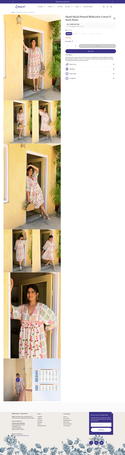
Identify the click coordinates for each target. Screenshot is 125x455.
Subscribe (101, 430)
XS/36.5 (69, 33)
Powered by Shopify (109, 453)
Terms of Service (66, 425)
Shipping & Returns (67, 420)
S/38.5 (76, 33)
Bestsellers (67, 6)
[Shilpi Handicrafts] (20, 7)
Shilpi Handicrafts (101, 453)
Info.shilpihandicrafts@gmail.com (22, 435)
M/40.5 (83, 33)
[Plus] (75, 46)
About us (65, 416)
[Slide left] (13, 2)
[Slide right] (112, 2)
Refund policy (66, 422)
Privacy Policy (66, 418)
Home (13, 12)
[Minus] (67, 46)
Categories (40, 6)
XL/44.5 (98, 33)
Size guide (68, 41)
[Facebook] (91, 443)
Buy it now (91, 51)
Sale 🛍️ (76, 6)
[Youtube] (96, 443)
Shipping (73, 26)
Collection (50, 6)
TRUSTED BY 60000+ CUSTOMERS (62, 1)
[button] (104, 7)
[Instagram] (102, 443)
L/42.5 (91, 33)
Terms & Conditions (67, 424)
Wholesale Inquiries (88, 6)
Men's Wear (60, 6)
